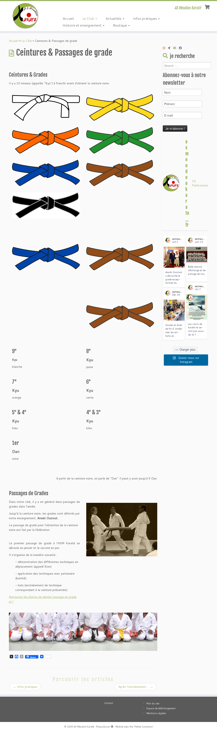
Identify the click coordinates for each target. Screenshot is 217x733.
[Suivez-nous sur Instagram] (165, 48)
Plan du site (152, 703)
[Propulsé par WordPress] (112, 725)
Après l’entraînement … (135, 687)
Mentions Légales (156, 713)
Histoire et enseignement (82, 25)
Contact (108, 703)
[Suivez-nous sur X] (170, 48)
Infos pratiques (145, 18)
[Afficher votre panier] (207, 6)
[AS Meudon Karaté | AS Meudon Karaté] (25, 15)
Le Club (88, 18)
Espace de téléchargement (160, 708)
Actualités (114, 18)
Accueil (68, 18)
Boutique (120, 25)
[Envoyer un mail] (176, 48)
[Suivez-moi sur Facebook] (182, 48)
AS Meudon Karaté (84, 726)
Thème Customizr (143, 726)
